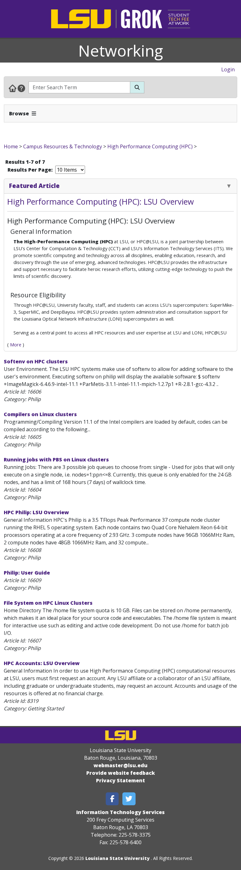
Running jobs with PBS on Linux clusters (56, 459)
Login (228, 69)
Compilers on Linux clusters (40, 414)
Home (11, 146)
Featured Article (34, 186)
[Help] (21, 88)
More (15, 344)
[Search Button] (137, 87)
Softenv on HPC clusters (36, 361)
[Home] (12, 88)
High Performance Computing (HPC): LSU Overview (100, 201)
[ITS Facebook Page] (112, 798)
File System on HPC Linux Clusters (48, 602)
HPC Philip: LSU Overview (36, 512)
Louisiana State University (117, 858)
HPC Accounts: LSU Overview (42, 663)
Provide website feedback (120, 772)
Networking (120, 50)
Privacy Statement (120, 780)
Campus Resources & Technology (62, 146)
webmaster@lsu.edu (120, 765)
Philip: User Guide (27, 572)
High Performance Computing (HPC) (150, 146)
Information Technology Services (120, 812)
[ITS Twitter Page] (129, 798)
